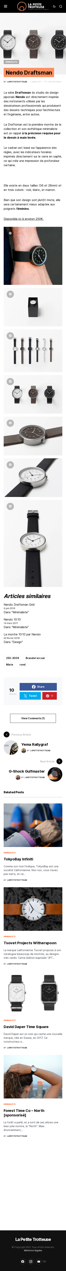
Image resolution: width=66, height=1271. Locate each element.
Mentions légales (33, 1250)
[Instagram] (31, 1261)
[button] (6, 6)
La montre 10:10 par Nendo (22, 634)
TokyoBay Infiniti (18, 859)
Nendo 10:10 (12, 619)
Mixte (9, 664)
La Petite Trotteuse (33, 1239)
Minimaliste (11, 62)
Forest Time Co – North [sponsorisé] (24, 1112)
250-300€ (12, 658)
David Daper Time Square (26, 1027)
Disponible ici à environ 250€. (24, 219)
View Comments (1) (33, 718)
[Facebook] (23, 1261)
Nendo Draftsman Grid (19, 604)
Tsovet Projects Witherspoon (30, 943)
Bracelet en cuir (35, 658)
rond (22, 664)
